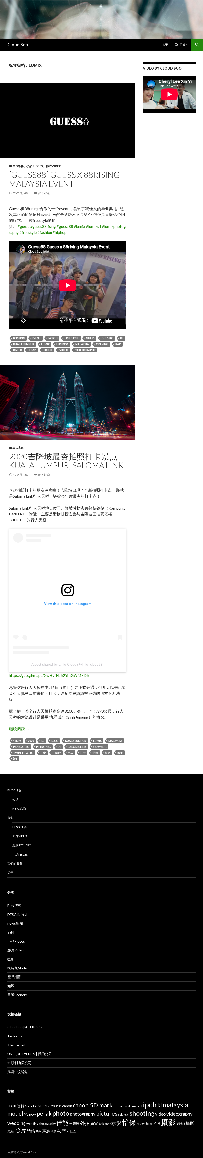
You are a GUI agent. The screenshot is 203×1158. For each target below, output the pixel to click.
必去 (70, 752)
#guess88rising (43, 226)
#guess (23, 226)
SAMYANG (100, 746)
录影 (116, 1123)
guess (90, 338)
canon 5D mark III (130, 1106)
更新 (10, 1131)
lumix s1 (62, 344)
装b (15, 758)
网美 (120, 752)
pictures (106, 1113)
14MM (17, 740)
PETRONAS (43, 746)
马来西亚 (66, 1130)
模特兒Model (17, 968)
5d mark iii (31, 1106)
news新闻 (19, 808)
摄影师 (180, 1124)
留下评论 (44, 193)
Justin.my (14, 1036)
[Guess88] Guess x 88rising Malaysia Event (64, 179)
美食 (38, 1131)
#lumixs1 (93, 226)
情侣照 (141, 1123)
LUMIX (45, 344)
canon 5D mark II (95, 1105)
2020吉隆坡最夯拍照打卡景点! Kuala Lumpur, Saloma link (66, 460)
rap (118, 344)
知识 (15, 799)
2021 (58, 1106)
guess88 (107, 338)
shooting (142, 1113)
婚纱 (10, 932)
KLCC (54, 740)
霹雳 (46, 1130)
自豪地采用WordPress (22, 1152)
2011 (42, 1106)
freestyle (72, 338)
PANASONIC (21, 746)
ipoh (150, 1104)
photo (60, 1113)
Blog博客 (16, 166)
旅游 (107, 752)
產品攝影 (14, 977)
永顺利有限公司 (19, 1063)
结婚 (31, 1130)
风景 (53, 1131)
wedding (16, 1123)
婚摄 (101, 1124)
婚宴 (94, 1123)
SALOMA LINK (77, 746)
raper (17, 349)
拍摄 (149, 1123)
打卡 (83, 752)
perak (44, 1113)
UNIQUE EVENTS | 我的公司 (29, 1054)
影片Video (54, 166)
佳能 (62, 1122)
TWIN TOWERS (23, 752)
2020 (31, 740)
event (36, 338)
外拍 (85, 1123)
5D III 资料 (15, 1106)
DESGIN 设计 (20, 827)
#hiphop (60, 232)
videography (85, 349)
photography (82, 1114)
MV (26, 1114)
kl (121, 338)
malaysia (82, 344)
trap (32, 349)
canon (67, 1106)
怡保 (129, 1122)
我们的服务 (181, 44)
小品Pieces (34, 166)
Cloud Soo (17, 44)
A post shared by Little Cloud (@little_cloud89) (67, 664)
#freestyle (28, 232)
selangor (123, 1114)
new (32, 1114)
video (63, 349)
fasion (53, 338)
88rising (19, 338)
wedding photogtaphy (41, 1124)
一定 (43, 752)
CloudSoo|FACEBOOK (25, 1027)
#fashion (44, 232)
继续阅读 (19, 729)
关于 (165, 44)
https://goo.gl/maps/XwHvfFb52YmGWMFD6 (49, 675)
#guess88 (65, 226)
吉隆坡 (57, 752)
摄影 (10, 818)
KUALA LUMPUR (23, 344)
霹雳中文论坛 (17, 1072)
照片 (20, 1130)
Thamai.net (16, 1045)
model (15, 1113)
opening (102, 344)
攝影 (190, 1123)
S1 (59, 746)
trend (47, 349)
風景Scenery (21, 845)
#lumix (79, 226)
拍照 (95, 752)
